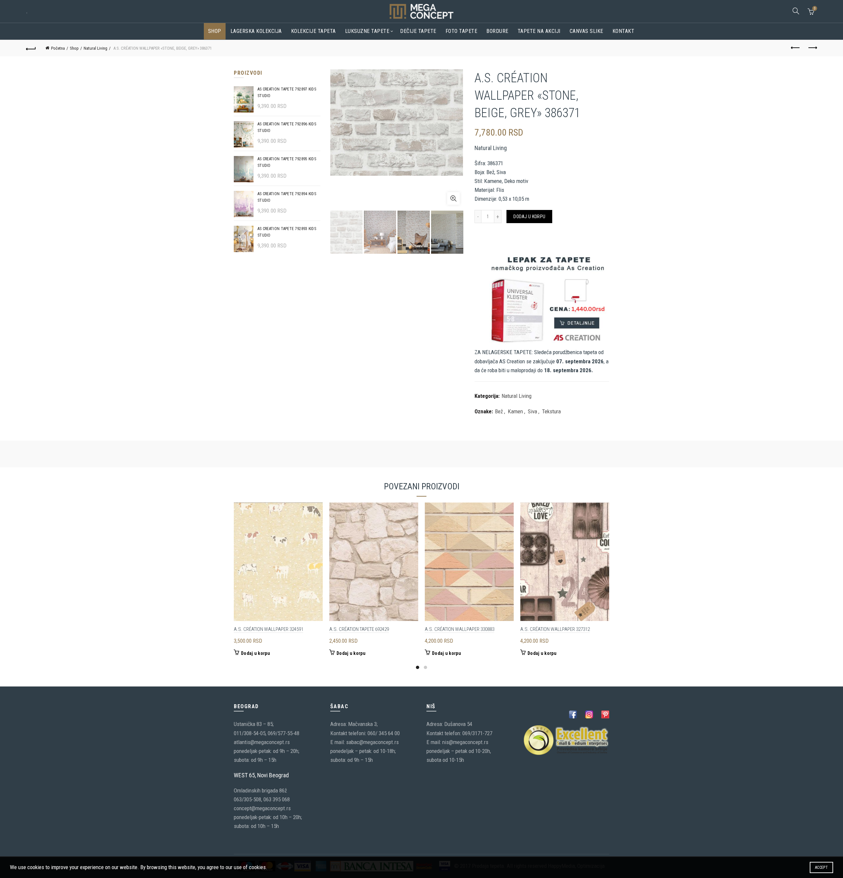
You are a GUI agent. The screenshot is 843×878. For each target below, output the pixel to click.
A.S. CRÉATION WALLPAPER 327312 (555, 629)
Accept (821, 867)
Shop (214, 31)
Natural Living (95, 48)
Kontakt (623, 31)
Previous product (795, 48)
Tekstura (551, 411)
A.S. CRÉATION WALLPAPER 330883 (459, 629)
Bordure (497, 31)
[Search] (796, 11)
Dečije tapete (418, 31)
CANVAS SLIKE (586, 31)
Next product (812, 48)
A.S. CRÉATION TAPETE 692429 (359, 629)
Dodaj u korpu (529, 216)
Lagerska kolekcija (256, 31)
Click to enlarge (453, 198)
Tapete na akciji (539, 31)
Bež (499, 411)
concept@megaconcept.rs (262, 808)
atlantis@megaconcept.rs (262, 742)
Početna (58, 48)
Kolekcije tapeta (313, 31)
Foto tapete (461, 31)
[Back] (31, 48)
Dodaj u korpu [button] (255, 653)
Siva (532, 411)
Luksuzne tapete (367, 31)
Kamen (515, 411)
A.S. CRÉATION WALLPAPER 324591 (268, 629)
